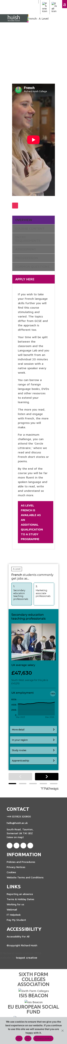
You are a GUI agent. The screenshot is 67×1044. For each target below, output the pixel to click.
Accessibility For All (18, 936)
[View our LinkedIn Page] (16, 845)
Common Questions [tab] (32, 266)
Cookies (11, 872)
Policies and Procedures (21, 861)
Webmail (12, 909)
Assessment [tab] (25, 249)
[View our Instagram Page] (23, 845)
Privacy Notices (16, 867)
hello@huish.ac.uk (17, 822)
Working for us (15, 904)
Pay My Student (16, 919)
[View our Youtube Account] (30, 845)
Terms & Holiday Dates (20, 899)
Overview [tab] (23, 220)
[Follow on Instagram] (15, 206)
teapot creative (26, 957)
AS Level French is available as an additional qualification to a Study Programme (32, 522)
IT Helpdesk (14, 914)
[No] (62, 1030)
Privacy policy (43, 1038)
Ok (19, 1038)
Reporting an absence (20, 894)
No (28, 1038)
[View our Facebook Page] (9, 845)
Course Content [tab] (30, 228)
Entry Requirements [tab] (27, 239)
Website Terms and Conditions (25, 877)
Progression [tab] (26, 258)
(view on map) (15, 837)
